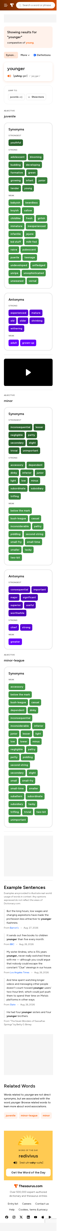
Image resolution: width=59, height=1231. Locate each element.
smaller (15, 549)
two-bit (15, 557)
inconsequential (20, 427)
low (23, 480)
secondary (17, 442)
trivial (14, 450)
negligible (16, 434)
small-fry (16, 541)
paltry (37, 526)
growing (15, 180)
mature (35, 312)
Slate (12, 1004)
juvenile (11, 1115)
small (13, 780)
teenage (29, 257)
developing (33, 164)
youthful (15, 142)
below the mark (20, 510)
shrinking (36, 320)
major (14, 597)
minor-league (29, 1115)
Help (12, 1209)
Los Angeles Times (19, 972)
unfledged (38, 265)
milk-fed (31, 241)
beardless (31, 202)
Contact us (42, 1203)
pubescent (29, 249)
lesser (39, 427)
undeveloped (18, 265)
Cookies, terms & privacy (33, 1209)
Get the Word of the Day (28, 1172)
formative (16, 172)
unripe (14, 273)
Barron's (14, 927)
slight (32, 442)
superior (15, 605)
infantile (15, 233)
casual (35, 518)
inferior (26, 472)
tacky (28, 549)
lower (23, 741)
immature (16, 226)
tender (14, 188)
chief (13, 627)
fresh (29, 218)
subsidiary (37, 488)
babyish (15, 202)
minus (34, 480)
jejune (30, 233)
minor (46, 1115)
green (32, 172)
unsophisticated (34, 273)
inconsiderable (19, 526)
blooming (35, 156)
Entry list (13, 1203)
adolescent (17, 156)
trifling (14, 496)
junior (42, 180)
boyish (14, 210)
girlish (41, 218)
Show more (38, 97)
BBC (12, 944)
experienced (18, 312)
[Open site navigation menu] (6, 5)
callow (28, 210)
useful (30, 605)
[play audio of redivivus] (15, 1163)
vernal (32, 280)
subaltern (16, 796)
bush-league (18, 518)
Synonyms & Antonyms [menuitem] (12, 55)
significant (29, 597)
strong (26, 627)
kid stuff (15, 241)
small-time (33, 541)
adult (13, 342)
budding (15, 164)
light (13, 480)
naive (13, 249)
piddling (15, 534)
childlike (15, 218)
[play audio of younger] (9, 76)
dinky (13, 472)
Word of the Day (28, 1150)
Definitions (44, 55)
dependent (35, 464)
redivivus (28, 1156)
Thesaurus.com (12, 5)
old (12, 320)
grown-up (28, 342)
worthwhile (17, 613)
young (30, 42)
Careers (26, 1203)
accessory (16, 464)
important (39, 589)
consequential (19, 589)
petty (31, 434)
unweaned (16, 280)
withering (16, 328)
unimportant (30, 450)
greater (15, 641)
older (23, 320)
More (24, 55)
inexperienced (37, 226)
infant (29, 180)
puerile (14, 257)
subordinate (18, 488)
